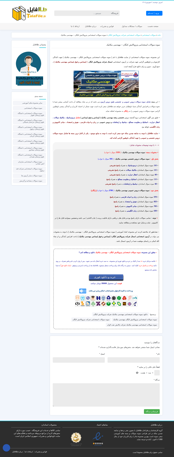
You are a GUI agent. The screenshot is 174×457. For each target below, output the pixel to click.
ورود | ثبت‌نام (153, 13)
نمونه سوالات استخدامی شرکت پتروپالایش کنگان (91, 320)
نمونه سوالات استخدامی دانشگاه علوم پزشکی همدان (31, 156)
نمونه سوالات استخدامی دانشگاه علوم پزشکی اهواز (31, 114)
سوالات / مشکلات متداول (132, 26)
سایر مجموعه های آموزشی (32, 103)
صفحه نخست (153, 26)
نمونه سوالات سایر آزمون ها (31, 175)
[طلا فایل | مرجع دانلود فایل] (29, 13)
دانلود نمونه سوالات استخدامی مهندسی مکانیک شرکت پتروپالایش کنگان (120, 314)
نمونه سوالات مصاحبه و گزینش (30, 181)
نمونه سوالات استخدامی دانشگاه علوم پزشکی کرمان (31, 135)
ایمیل (102, 354)
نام (158, 354)
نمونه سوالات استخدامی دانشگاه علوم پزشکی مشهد (31, 142)
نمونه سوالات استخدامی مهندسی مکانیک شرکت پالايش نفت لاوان (132, 325)
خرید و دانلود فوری (105, 277)
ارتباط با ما (75, 26)
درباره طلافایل (90, 26)
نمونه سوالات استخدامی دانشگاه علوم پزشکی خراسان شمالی (31, 121)
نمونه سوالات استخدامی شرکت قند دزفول (30, 169)
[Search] (56, 13)
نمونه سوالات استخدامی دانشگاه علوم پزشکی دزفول (31, 128)
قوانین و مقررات (107, 26)
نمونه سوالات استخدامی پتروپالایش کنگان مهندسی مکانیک (135, 320)
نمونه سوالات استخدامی (33, 108)
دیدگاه (157, 380)
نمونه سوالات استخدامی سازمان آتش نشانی (31, 162)
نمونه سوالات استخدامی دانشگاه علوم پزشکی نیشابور (31, 149)
